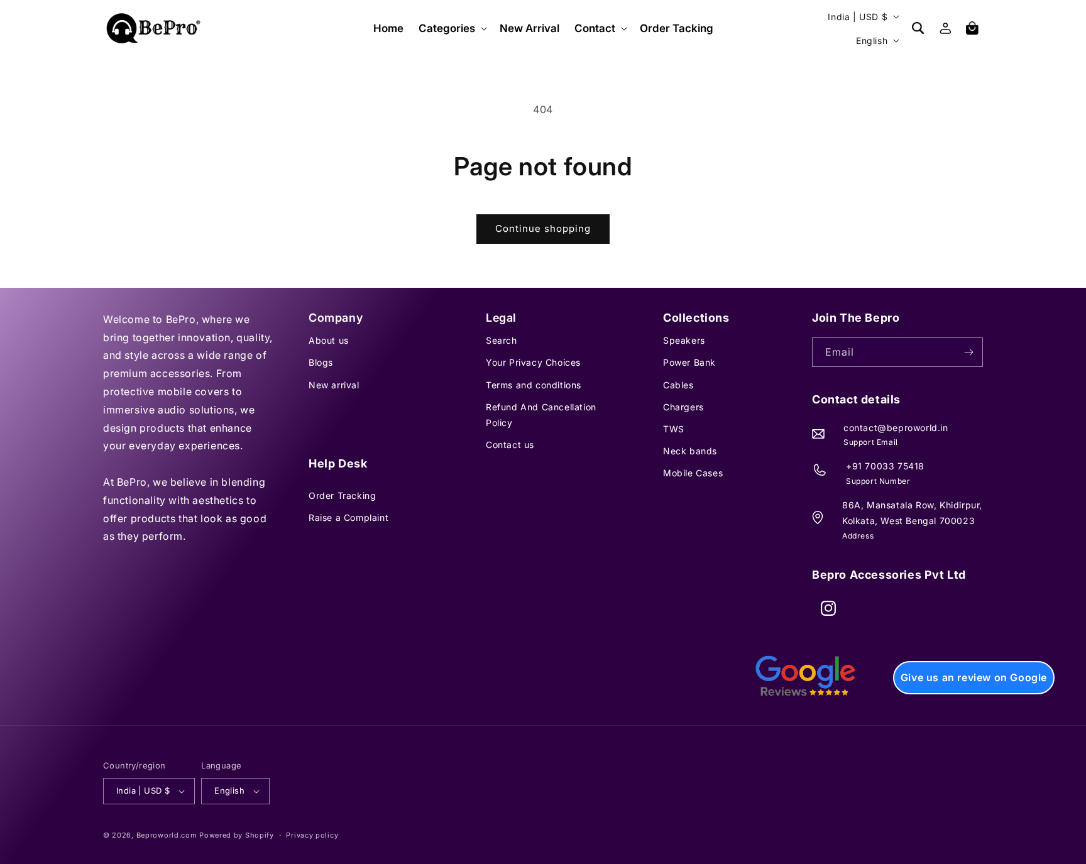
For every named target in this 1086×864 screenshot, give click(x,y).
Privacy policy (312, 835)
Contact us (510, 444)
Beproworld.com (166, 835)
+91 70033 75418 (885, 466)
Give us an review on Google (974, 677)
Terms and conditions (533, 385)
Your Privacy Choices (533, 362)
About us (329, 340)
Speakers (684, 340)
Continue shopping (543, 228)
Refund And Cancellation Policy (541, 415)
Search (501, 340)
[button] (451, 28)
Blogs (321, 362)
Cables (678, 385)
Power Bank (689, 362)
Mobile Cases (693, 473)
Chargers (683, 407)
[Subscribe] (968, 352)
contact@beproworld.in (895, 427)
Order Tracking (342, 495)
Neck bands (690, 451)
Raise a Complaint (348, 517)
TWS (673, 429)
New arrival (334, 385)
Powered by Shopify (236, 835)
